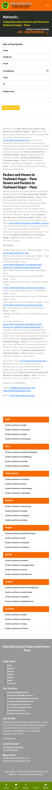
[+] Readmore (9, 738)
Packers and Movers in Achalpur (17, 479)
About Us (10, 668)
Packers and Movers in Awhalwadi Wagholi (21, 452)
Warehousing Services (16, 710)
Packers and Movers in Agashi (16, 511)
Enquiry (10, 680)
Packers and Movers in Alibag (16, 520)
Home (9, 665)
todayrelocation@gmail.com (16, 390)
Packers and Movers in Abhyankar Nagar (20, 533)
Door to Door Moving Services (19, 707)
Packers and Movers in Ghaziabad (18, 439)
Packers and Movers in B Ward (16, 628)
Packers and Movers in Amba (16, 615)
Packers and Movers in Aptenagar (17, 619)
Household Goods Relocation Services (23, 698)
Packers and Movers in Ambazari (17, 547)
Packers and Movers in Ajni (15, 538)
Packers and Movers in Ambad (16, 560)
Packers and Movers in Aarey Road (18, 506)
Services (10, 671)
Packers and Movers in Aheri (15, 484)
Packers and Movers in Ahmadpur (17, 493)
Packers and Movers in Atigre (16, 624)
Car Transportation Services (18, 704)
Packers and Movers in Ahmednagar (18, 488)
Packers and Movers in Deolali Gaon (18, 574)
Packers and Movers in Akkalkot (17, 597)
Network (10, 674)
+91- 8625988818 (30, 32)
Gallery (10, 677)
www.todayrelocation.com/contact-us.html (24, 287)
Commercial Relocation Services (20, 701)
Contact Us (11, 683)
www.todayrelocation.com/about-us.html (29, 223)
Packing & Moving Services (18, 692)
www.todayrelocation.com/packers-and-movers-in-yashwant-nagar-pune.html (22, 266)
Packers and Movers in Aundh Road (18, 457)
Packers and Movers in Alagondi (17, 542)
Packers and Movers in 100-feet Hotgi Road (21, 587)
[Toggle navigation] (47, 5)
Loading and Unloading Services (20, 695)
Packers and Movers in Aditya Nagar (18, 592)
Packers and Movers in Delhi (15, 425)
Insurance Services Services (18, 713)
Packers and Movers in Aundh (16, 461)
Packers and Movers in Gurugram (17, 430)
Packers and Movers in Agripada (17, 515)
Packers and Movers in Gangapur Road (19, 565)
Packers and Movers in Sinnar (16, 570)
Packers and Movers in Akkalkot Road (19, 601)
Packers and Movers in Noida (16, 434)
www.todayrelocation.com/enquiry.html (22, 305)
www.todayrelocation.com (16, 140)
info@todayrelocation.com (22, 388)
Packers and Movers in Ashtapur (17, 466)
